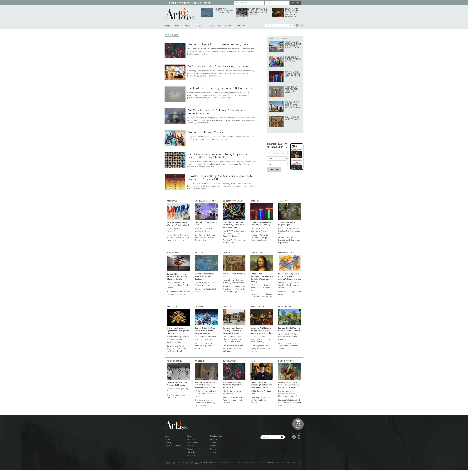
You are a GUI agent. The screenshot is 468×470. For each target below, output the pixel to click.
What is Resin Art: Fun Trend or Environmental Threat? (288, 345)
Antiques (172, 201)
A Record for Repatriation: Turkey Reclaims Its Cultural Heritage (178, 339)
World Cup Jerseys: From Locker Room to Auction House (205, 393)
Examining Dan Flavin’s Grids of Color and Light (292, 74)
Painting (199, 252)
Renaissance (256, 252)
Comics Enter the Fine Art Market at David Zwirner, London (205, 330)
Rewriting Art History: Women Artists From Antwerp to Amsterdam (292, 13)
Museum (227, 306)
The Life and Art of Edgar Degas (287, 223)
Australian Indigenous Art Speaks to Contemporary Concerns (288, 285)
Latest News (192, 442)
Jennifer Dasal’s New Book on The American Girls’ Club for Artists (288, 385)
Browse (213, 439)
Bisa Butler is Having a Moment (205, 132)
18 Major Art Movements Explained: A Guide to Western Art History (261, 278)
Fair (252, 361)
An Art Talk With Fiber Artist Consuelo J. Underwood (218, 66)
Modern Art (284, 306)
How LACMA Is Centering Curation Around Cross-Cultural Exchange (233, 233)
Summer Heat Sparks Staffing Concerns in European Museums (232, 330)
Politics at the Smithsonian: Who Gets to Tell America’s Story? (293, 105)
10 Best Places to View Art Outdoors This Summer (178, 292)
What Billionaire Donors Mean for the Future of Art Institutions (293, 45)
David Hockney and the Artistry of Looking (293, 59)
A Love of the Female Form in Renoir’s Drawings (206, 337)
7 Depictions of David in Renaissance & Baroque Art (260, 287)
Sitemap (168, 442)
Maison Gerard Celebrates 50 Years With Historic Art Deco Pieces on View (178, 237)
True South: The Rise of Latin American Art (205, 229)
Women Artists (258, 306)
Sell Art (213, 452)
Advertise (191, 455)
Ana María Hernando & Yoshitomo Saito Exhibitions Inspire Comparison (217, 111)
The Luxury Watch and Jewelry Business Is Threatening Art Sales (205, 385)
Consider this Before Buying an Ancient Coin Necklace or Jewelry (176, 348)
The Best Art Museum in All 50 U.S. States (234, 241)
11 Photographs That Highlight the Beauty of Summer (260, 348)
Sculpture (172, 252)
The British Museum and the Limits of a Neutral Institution (233, 348)
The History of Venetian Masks (292, 118)
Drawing (199, 306)
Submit (295, 2)
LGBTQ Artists (286, 361)
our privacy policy (208, 462)
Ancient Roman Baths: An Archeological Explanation (233, 281)
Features (191, 439)
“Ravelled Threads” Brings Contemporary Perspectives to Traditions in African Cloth (220, 177)
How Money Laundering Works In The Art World (178, 223)
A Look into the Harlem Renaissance (232, 392)
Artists (213, 446)
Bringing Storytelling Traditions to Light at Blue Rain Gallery (177, 276)
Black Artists (230, 361)
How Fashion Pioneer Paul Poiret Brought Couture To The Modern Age (234, 289)
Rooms (213, 449)
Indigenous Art (286, 252)
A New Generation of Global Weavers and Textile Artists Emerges (259, 12)
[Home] (180, 14)
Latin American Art (205, 201)
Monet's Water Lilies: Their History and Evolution (223, 11)
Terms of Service (195, 464)
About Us (168, 436)
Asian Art (283, 201)
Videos (190, 449)
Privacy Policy (184, 464)
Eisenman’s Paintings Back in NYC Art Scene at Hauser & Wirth (289, 402)
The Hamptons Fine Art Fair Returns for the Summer (260, 400)
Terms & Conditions (173, 446)
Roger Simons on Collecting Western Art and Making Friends (261, 385)
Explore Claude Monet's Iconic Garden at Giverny (289, 329)
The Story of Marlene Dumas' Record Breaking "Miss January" (205, 402)
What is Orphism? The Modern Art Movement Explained (287, 336)
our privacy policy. (273, 462)
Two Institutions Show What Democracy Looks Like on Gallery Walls (233, 339)
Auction (199, 361)
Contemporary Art (233, 201)
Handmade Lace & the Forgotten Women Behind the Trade (221, 88)
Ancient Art (173, 306)
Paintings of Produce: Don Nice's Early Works (291, 90)
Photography (174, 361)
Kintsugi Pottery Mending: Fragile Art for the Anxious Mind (289, 231)
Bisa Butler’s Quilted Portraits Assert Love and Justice (217, 44)
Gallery (254, 201)
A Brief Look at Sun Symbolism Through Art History (178, 330)
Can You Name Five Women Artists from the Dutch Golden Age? (260, 339)
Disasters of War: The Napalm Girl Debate (177, 383)
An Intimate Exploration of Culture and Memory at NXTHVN (233, 400)
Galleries (213, 442)
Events (190, 446)
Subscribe (274, 169)
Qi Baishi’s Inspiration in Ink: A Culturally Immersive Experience (289, 240)
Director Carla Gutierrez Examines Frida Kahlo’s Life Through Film (206, 237)
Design (226, 252)
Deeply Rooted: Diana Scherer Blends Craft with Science (177, 285)
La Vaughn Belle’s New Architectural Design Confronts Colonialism (259, 237)
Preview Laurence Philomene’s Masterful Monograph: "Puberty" (287, 393)
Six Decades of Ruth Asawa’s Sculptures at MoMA (204, 345)
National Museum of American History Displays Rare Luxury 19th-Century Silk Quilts (218, 155)
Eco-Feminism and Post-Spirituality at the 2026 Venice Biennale (233, 224)
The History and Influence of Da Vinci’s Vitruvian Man (261, 295)
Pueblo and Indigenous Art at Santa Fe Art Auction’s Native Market (289, 276)
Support (168, 439)
